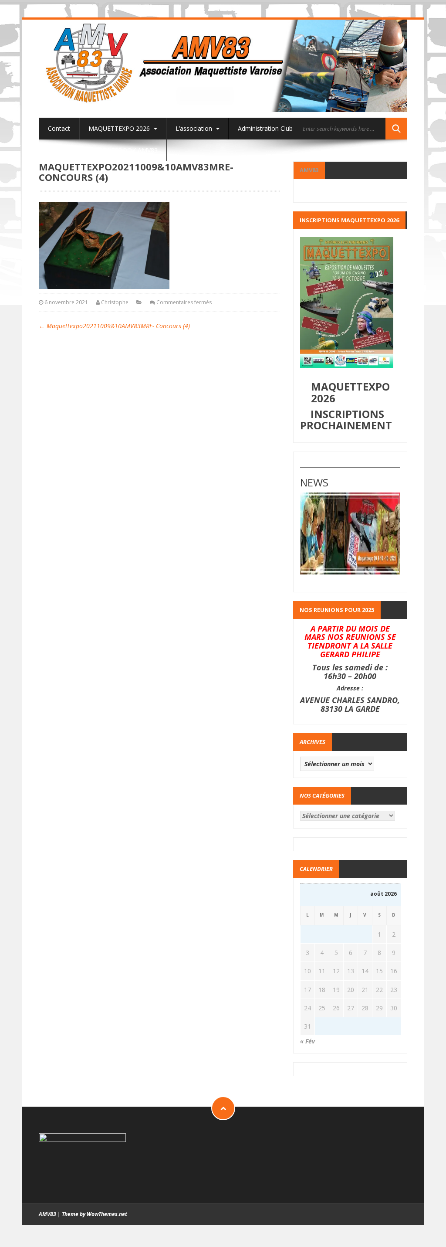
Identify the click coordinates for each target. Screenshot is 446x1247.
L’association (195, 128)
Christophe (114, 302)
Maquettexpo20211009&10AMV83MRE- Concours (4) (114, 326)
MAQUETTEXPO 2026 (120, 128)
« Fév (307, 1041)
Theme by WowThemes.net (94, 1214)
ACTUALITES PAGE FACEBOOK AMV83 (103, 150)
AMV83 (309, 170)
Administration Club (265, 128)
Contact (59, 128)
